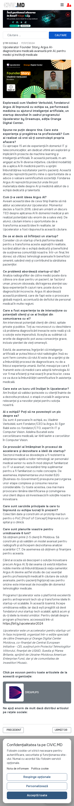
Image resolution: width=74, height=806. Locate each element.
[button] (69, 5)
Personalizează (37, 786)
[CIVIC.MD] (14, 5)
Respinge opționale (37, 777)
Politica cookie (40, 768)
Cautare (61, 35)
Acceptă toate (37, 795)
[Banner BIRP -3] (37, 19)
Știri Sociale (10, 43)
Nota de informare (18, 768)
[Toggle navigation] (62, 5)
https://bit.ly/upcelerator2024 (23, 623)
